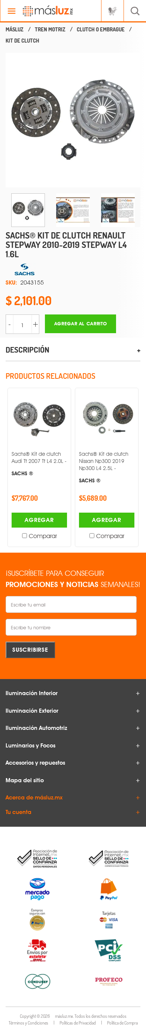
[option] (73, 120)
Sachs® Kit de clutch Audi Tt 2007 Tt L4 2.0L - (39, 463)
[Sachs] (73, 269)
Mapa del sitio (25, 780)
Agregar (39, 519)
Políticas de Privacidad (78, 1023)
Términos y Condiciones (28, 1023)
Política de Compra (122, 1023)
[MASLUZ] (15, 29)
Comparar (43, 536)
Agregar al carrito (80, 323)
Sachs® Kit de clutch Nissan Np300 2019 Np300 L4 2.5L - (103, 467)
